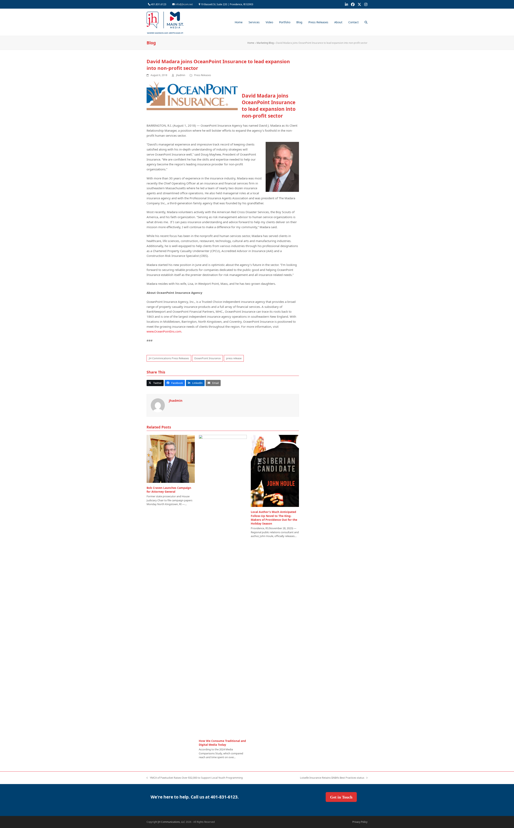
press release (234, 358)
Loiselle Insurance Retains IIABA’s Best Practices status (332, 778)
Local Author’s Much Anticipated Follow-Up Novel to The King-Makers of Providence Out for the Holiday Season (274, 517)
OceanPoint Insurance (207, 358)
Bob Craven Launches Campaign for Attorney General (169, 489)
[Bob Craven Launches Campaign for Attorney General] (171, 458)
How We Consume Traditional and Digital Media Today (222, 743)
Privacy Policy (359, 822)
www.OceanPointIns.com (164, 331)
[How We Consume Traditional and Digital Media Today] (223, 585)
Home (250, 43)
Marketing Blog (265, 43)
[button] (366, 22)
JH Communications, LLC (171, 822)
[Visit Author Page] (158, 405)
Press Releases (202, 75)
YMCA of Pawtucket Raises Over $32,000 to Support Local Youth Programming (195, 778)
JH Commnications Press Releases (169, 358)
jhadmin (180, 75)
